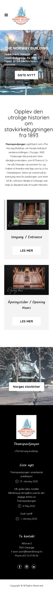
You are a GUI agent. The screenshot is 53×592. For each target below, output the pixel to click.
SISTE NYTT (26, 75)
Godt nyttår (26, 513)
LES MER (26, 251)
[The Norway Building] (26, 427)
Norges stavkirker (26, 387)
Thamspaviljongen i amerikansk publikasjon (26, 474)
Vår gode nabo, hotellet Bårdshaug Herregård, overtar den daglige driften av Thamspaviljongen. (26, 495)
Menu (7, 15)
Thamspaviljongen (15, 144)
